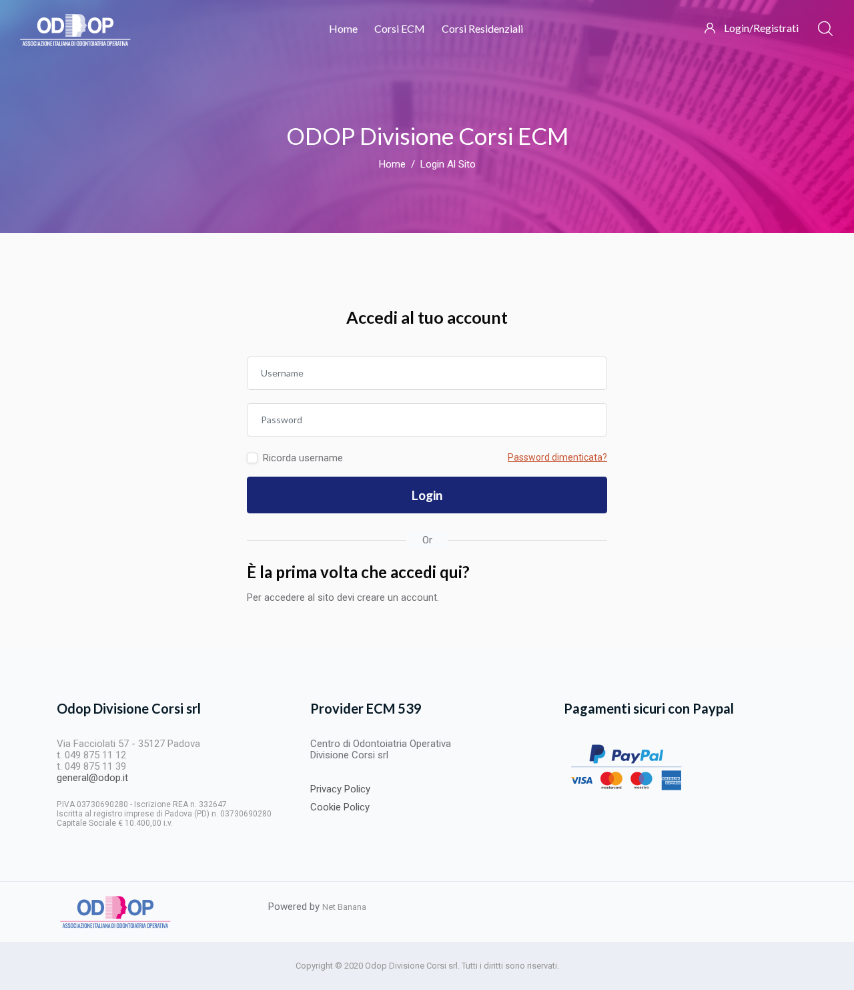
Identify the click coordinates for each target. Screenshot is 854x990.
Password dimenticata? (557, 457)
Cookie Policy (340, 807)
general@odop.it (92, 778)
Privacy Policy (340, 789)
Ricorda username (303, 458)
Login (427, 495)
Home (343, 28)
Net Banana (344, 907)
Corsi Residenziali (482, 28)
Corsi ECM (399, 28)
